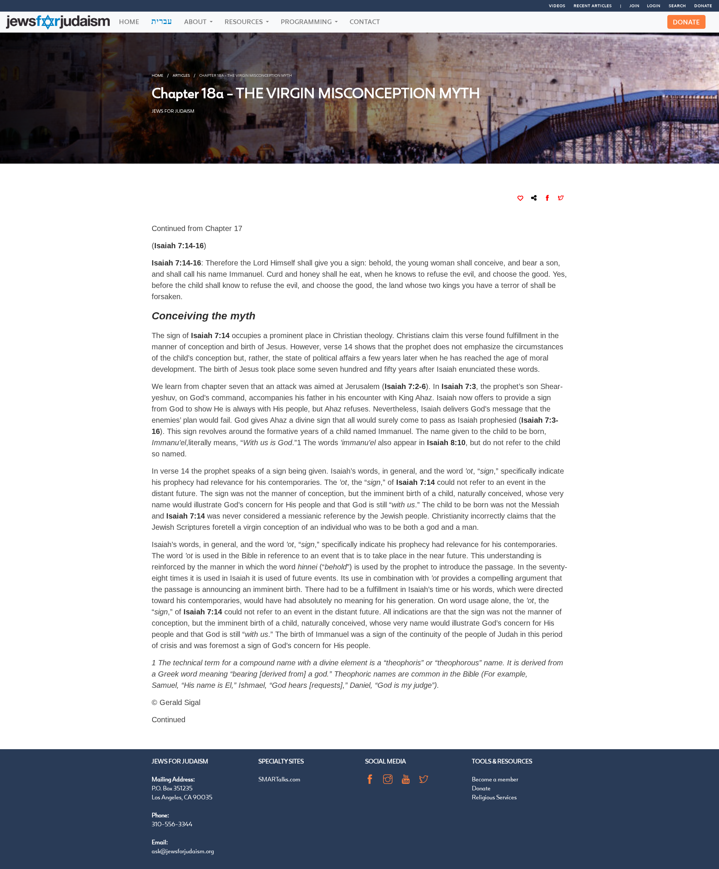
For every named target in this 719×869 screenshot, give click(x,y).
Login (654, 5)
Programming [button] (307, 21)
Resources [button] (244, 21)
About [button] (196, 21)
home (157, 75)
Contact (365, 21)
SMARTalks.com (279, 779)
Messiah (545, 505)
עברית (161, 21)
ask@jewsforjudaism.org (183, 851)
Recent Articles (593, 5)
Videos (557, 5)
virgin (252, 527)
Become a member (495, 779)
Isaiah (448, 369)
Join (634, 5)
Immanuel (332, 634)
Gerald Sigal (180, 702)
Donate (703, 5)
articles (181, 75)
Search (677, 5)
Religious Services (494, 797)
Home (129, 21)
